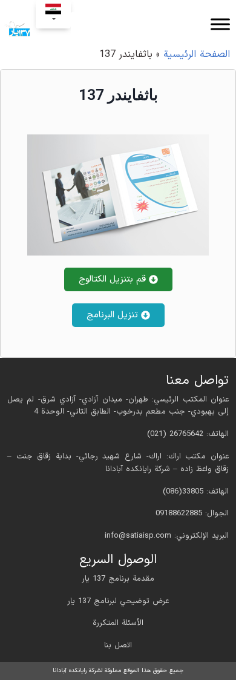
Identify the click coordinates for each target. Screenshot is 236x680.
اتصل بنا (118, 645)
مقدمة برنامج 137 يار (118, 579)
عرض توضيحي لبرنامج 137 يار (118, 601)
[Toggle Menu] (220, 24)
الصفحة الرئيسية (196, 54)
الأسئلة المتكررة (118, 623)
